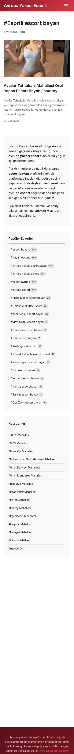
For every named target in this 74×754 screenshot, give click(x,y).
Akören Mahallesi (19, 499)
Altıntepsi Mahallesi (20, 532)
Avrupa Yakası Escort (25, 5)
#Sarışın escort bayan (26, 394)
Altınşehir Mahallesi (20, 524)
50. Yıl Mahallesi (18, 443)
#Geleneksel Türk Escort (28, 306)
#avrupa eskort (23, 289)
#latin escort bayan (25, 370)
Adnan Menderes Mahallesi (26, 475)
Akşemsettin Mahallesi (22, 516)
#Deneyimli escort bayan (28, 330)
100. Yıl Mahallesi (19, 435)
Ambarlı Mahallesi (19, 540)
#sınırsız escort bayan (26, 386)
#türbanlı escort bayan (27, 378)
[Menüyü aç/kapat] (66, 5)
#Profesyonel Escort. (26, 346)
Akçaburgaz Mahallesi (22, 491)
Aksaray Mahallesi (20, 508)
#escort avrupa (23, 281)
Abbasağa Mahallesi (21, 451)
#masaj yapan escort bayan (30, 362)
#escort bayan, (23, 249)
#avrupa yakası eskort (28, 273)
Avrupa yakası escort (53, 750)
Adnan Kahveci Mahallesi (24, 467)
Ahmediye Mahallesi (21, 483)
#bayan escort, (23, 257)
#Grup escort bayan (25, 338)
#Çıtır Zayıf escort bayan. (28, 402)
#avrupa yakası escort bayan (32, 265)
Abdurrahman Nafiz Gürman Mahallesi (32, 459)
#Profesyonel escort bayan (30, 297)
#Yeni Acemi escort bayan (29, 314)
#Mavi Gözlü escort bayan (29, 321)
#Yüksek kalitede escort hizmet (32, 354)
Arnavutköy (16, 548)
